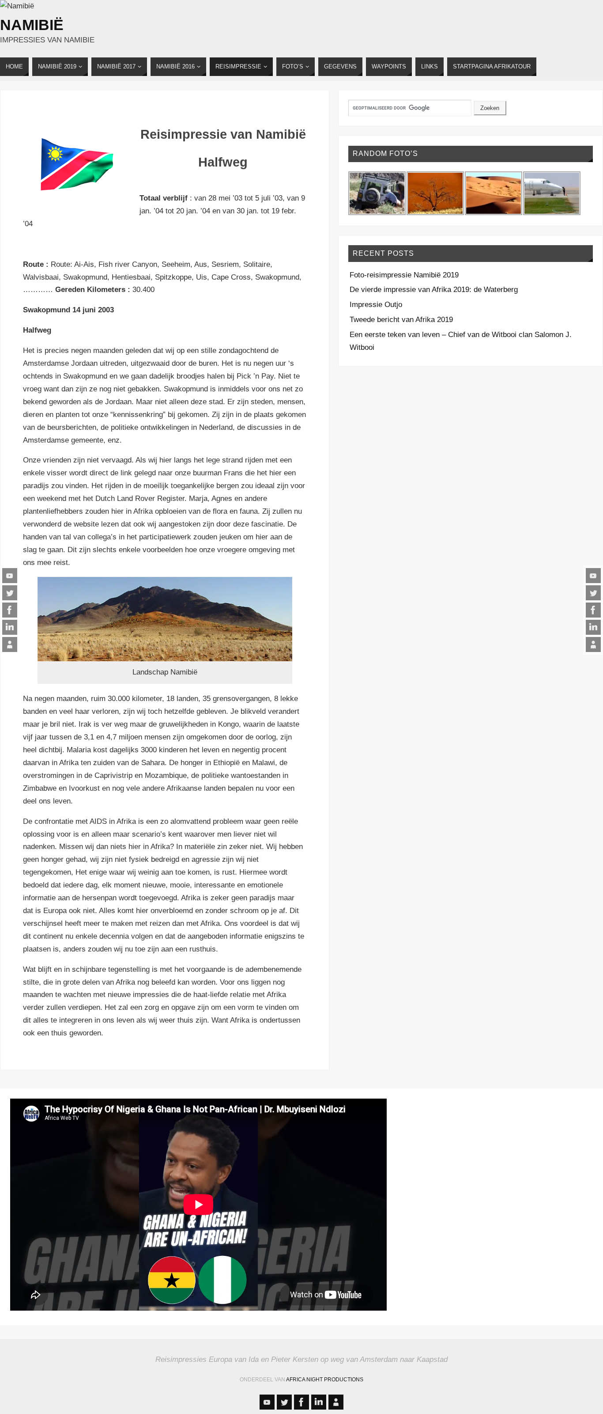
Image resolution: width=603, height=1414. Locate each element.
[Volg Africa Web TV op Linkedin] (9, 627)
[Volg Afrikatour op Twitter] (9, 592)
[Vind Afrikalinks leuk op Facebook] (9, 610)
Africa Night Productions (324, 1379)
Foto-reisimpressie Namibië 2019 (404, 275)
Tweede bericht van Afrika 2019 (401, 319)
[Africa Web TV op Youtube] (9, 575)
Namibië (32, 25)
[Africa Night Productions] (9, 644)
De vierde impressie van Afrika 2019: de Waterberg (434, 289)
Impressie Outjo (376, 304)
